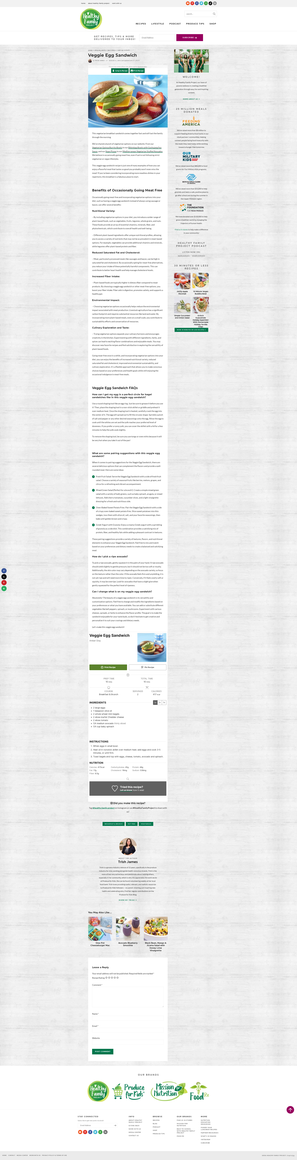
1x (155, 702)
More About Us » (191, 99)
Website (96, 1038)
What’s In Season (208, 1136)
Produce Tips (195, 24)
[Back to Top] (290, 1110)
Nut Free (111, 50)
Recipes (141, 24)
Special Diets (100, 50)
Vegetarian (146, 824)
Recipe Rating (98, 978)
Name (95, 1014)
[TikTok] (210, 3)
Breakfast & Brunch (114, 824)
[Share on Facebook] (4, 570)
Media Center (135, 1132)
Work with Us (116, 3)
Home (83, 3)
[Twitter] (201, 3)
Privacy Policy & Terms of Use (54, 1155)
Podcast (175, 24)
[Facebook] (197, 3)
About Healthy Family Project (98, 3)
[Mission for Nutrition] (171, 1091)
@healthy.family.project (103, 808)
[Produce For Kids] (129, 1091)
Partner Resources (209, 1133)
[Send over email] (4, 588)
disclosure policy (142, 66)
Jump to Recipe (121, 71)
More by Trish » (128, 900)
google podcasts (198, 255)
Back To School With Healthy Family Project (186, 1131)
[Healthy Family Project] (91, 19)
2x (160, 702)
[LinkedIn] (214, 3)
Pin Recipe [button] (149, 667)
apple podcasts (184, 255)
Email (95, 1026)
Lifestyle (157, 24)
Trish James (99, 60)
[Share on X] (4, 576)
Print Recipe (138, 71)
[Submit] (214, 14)
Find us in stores (181, 229)
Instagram (205, 1139)
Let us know (126, 790)
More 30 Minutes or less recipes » (191, 330)
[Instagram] (206, 3)
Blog (155, 1123)
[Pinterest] (192, 3)
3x (164, 702)
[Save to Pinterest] (4, 582)
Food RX (180, 1136)
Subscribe (188, 38)
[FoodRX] (205, 1091)
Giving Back (134, 1125)
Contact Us (134, 1135)
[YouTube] (188, 3)
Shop (213, 24)
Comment (97, 985)
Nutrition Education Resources (206, 1122)
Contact (11, 1155)
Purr (293, 1155)
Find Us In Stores (184, 1120)
